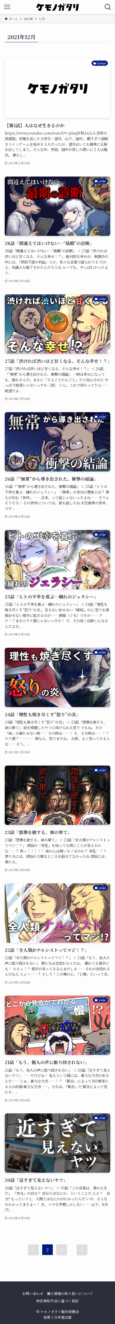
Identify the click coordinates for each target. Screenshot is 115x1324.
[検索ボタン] (108, 7)
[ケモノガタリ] (57, 7)
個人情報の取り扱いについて (70, 1293)
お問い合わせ (32, 1293)
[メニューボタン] (7, 7)
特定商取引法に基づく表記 (57, 1300)
